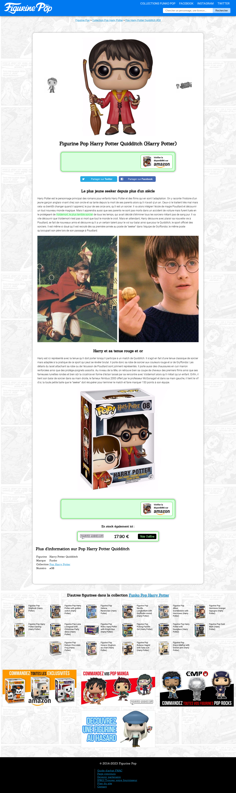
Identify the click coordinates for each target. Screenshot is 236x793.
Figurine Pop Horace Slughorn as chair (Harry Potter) (108, 646)
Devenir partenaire (109, 777)
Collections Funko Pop (157, 3)
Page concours (106, 773)
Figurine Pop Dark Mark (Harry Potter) (217, 626)
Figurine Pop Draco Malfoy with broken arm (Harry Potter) (181, 646)
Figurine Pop (82, 20)
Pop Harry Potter (59, 564)
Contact (102, 786)
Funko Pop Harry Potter (149, 595)
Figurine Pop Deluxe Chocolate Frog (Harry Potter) (72, 646)
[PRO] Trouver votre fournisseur (117, 780)
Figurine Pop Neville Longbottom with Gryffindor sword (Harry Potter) (144, 610)
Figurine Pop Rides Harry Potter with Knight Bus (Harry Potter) (109, 628)
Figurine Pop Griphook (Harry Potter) (35, 608)
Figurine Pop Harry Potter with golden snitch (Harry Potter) (73, 609)
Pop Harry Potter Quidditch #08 (143, 20)
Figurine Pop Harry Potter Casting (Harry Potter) (36, 626)
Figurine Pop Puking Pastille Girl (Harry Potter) (145, 626)
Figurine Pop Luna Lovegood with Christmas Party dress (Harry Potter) (73, 629)
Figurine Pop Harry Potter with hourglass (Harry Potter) (181, 628)
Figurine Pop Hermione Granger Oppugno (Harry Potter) (217, 609)
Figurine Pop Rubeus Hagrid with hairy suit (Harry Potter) (143, 646)
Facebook (186, 3)
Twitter (224, 3)
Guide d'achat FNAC (109, 770)
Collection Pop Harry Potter (107, 20)
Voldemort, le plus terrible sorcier (74, 214)
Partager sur (101, 179)
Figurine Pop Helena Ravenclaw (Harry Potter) (109, 609)
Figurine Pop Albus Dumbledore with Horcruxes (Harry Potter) (180, 610)
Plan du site (104, 783)
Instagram (205, 3)
